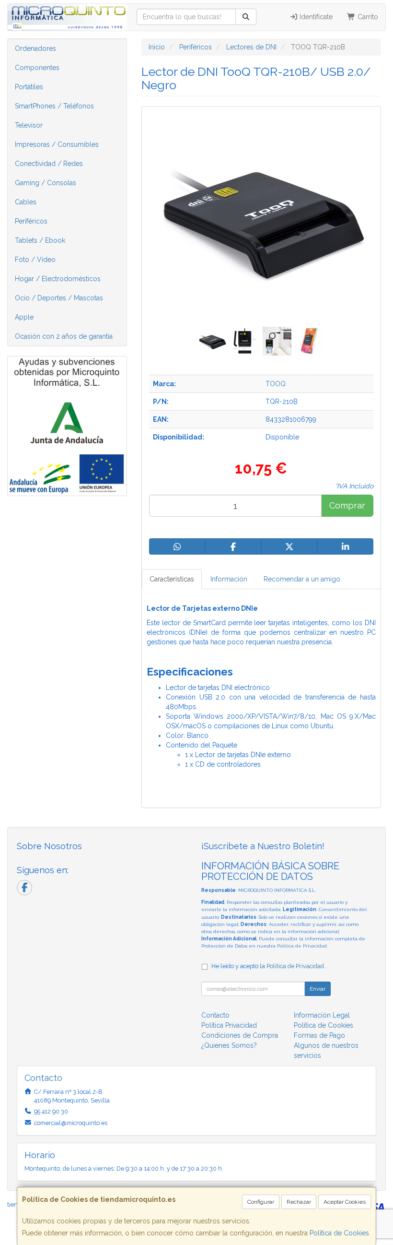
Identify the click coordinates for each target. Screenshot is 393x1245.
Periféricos (31, 221)
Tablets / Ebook (40, 240)
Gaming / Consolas (45, 183)
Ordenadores (35, 48)
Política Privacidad (229, 1025)
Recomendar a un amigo (302, 579)
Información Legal (322, 1015)
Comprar (347, 505)
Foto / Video (35, 259)
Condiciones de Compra (239, 1035)
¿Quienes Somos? (229, 1045)
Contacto (215, 1015)
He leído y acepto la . (268, 966)
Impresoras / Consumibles (57, 144)
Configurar (260, 1201)
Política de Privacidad (302, 946)
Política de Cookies (339, 1233)
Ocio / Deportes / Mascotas (59, 298)
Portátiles (29, 87)
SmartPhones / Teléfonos (54, 106)
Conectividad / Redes (49, 163)
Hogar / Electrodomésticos (58, 279)
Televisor (29, 125)
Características (172, 579)
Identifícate (315, 17)
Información (228, 579)
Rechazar (299, 1201)
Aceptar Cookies (345, 1201)
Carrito (367, 17)
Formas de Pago (319, 1035)
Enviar (317, 988)
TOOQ (276, 384)
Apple (24, 317)
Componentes (37, 67)
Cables (25, 202)
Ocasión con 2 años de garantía (64, 336)
